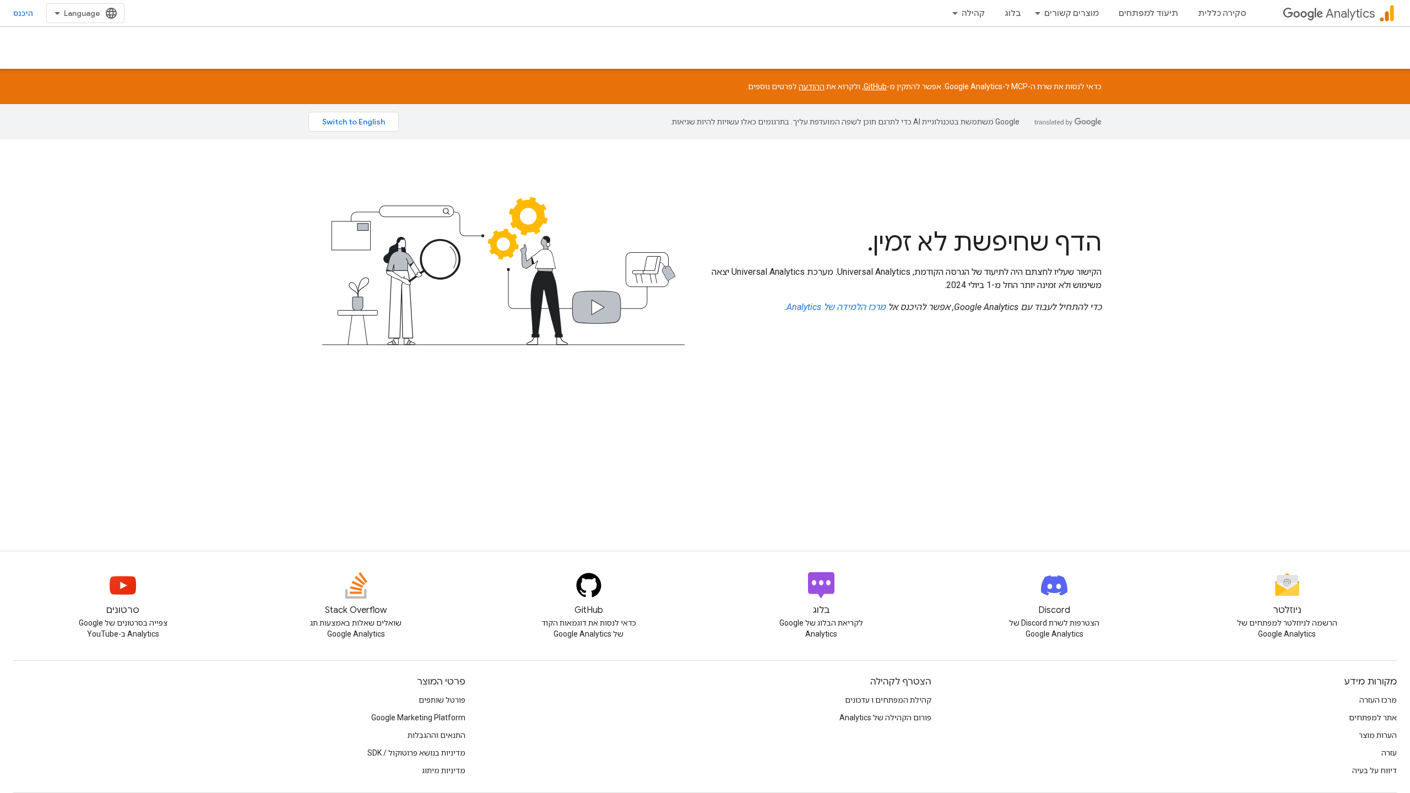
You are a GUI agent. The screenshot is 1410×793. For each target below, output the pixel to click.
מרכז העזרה (1378, 700)
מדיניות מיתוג (443, 770)
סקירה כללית (1222, 13)
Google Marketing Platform (418, 717)
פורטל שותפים (442, 700)
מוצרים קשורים (1071, 13)
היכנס (23, 13)
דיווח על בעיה (1374, 770)
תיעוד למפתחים (1148, 13)
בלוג (1013, 13)
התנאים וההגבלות (436, 735)
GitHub (875, 86)
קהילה (973, 13)
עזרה (1389, 752)
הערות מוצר (1378, 735)
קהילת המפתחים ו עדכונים (888, 700)
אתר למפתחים (1373, 717)
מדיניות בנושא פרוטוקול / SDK (416, 752)
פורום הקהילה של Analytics (885, 717)
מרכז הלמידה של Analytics (836, 307)
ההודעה (812, 86)
